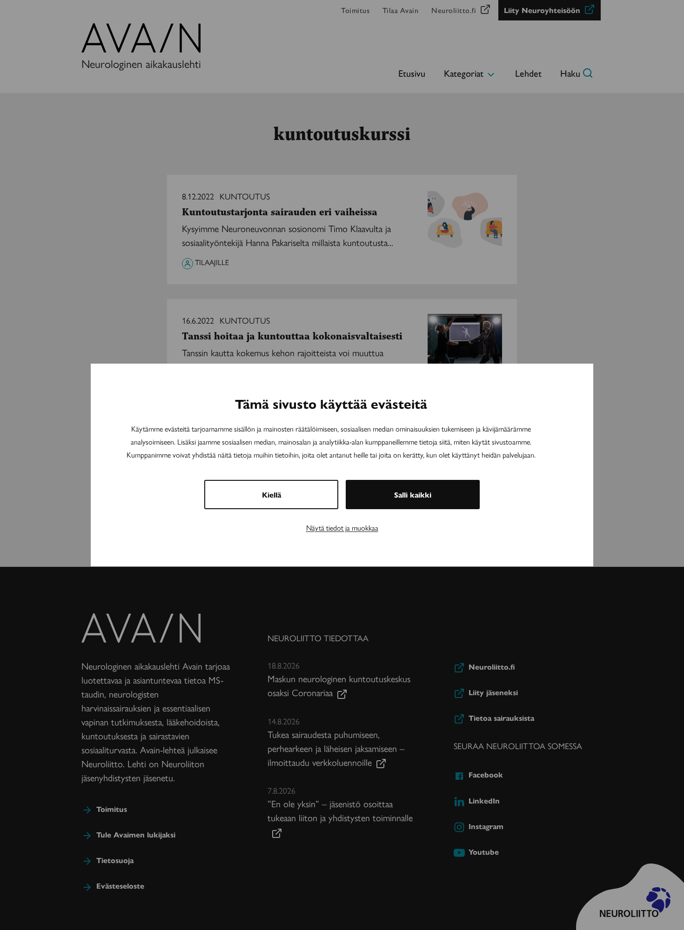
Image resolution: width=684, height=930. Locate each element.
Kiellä (271, 494)
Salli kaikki (412, 494)
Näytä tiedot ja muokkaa (342, 527)
